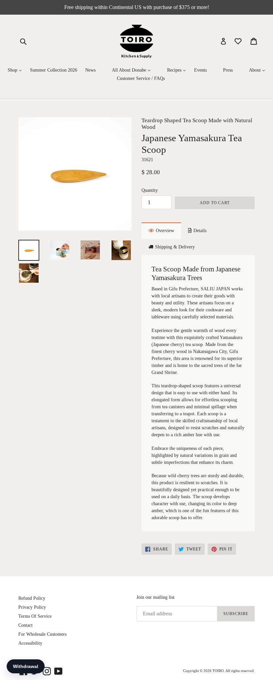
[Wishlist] (238, 40)
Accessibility (30, 643)
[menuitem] (15, 70)
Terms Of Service (35, 616)
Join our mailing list (155, 597)
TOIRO (218, 671)
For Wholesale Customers (42, 634)
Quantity (149, 190)
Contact (25, 625)
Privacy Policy (32, 607)
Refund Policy (31, 598)
